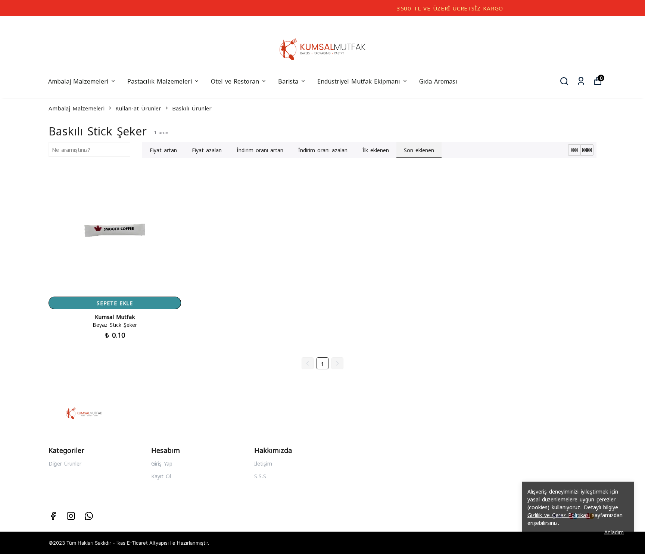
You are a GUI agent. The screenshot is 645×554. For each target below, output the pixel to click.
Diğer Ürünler (65, 463)
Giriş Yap (161, 463)
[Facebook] (53, 515)
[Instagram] (70, 515)
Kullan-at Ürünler (138, 107)
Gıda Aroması (438, 81)
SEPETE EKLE (115, 303)
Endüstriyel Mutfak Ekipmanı (358, 81)
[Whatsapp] (88, 515)
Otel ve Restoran (235, 81)
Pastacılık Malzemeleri (159, 81)
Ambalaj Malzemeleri (78, 81)
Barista (288, 81)
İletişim (263, 463)
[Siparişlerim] (581, 81)
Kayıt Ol (161, 476)
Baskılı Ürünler (192, 107)
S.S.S (260, 476)
